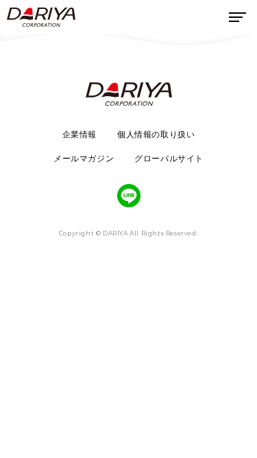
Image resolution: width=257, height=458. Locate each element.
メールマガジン (83, 158)
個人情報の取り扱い (156, 134)
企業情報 (79, 134)
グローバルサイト (169, 158)
